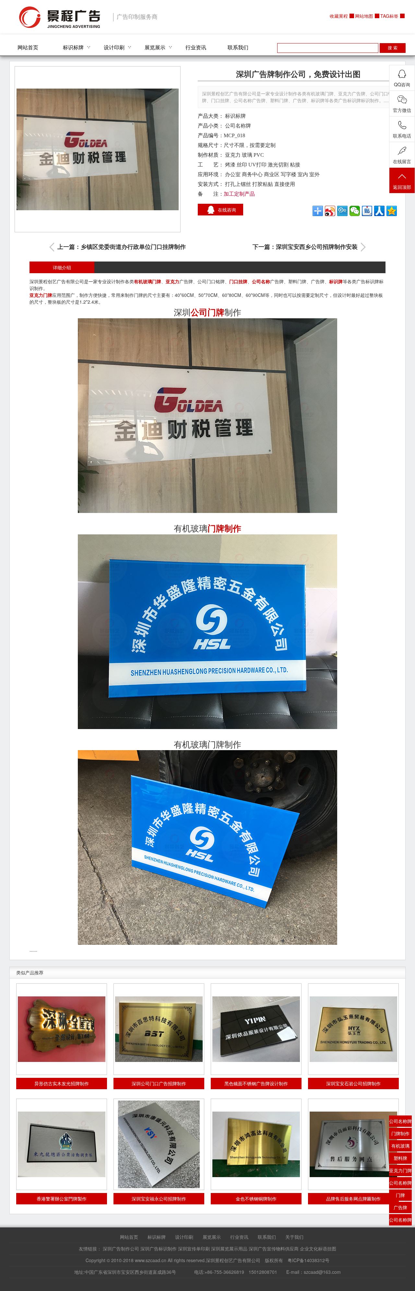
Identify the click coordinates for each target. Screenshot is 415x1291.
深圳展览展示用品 (229, 1248)
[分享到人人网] (379, 211)
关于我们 (294, 1237)
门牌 (156, 281)
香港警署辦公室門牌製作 (62, 1198)
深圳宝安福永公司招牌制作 (159, 1198)
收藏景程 (339, 16)
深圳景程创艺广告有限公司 (59, 17)
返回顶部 (402, 187)
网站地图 (364, 16)
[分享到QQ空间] (391, 211)
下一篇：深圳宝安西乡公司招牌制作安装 (305, 247)
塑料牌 (400, 1158)
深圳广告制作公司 (121, 1248)
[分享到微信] (355, 211)
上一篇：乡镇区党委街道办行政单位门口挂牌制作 (121, 247)
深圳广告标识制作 (158, 1248)
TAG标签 (389, 16)
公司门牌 (207, 312)
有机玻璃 (143, 281)
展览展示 (155, 47)
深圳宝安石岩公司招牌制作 (353, 1083)
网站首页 (28, 47)
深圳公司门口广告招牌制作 (159, 1083)
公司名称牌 (238, 125)
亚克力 (172, 281)
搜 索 (392, 47)
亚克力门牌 (41, 295)
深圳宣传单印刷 (194, 1248)
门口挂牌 (238, 281)
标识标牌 (73, 47)
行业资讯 (195, 47)
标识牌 (336, 281)
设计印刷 (114, 47)
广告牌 (400, 1207)
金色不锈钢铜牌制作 (256, 1198)
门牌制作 (224, 528)
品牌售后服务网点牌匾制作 (353, 1198)
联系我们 (238, 47)
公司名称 (261, 281)
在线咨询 (227, 209)
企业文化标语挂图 (318, 1248)
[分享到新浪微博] (330, 211)
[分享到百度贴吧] (367, 211)
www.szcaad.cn (150, 1260)
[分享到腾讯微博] (342, 211)
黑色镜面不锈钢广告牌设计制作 (256, 1083)
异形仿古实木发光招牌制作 (61, 1083)
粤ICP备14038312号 (308, 1260)
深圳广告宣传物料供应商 (274, 1248)
